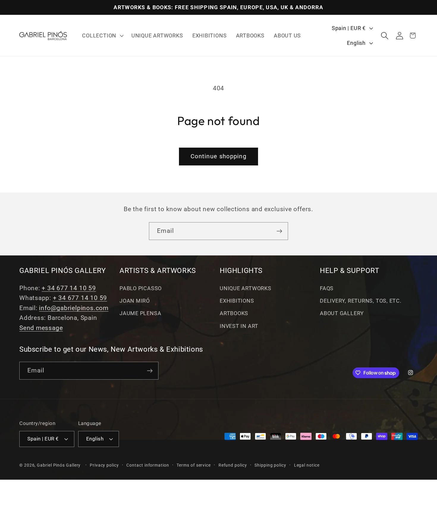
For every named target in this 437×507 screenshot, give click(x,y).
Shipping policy (270, 465)
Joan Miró (135, 301)
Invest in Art (239, 326)
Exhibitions (237, 301)
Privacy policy (104, 465)
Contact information (147, 465)
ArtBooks (234, 313)
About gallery (342, 313)
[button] (102, 36)
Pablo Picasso (141, 288)
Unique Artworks (245, 288)
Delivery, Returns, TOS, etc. (361, 301)
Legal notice (307, 465)
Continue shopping (218, 156)
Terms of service (194, 465)
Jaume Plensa (140, 313)
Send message (41, 327)
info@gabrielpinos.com (73, 308)
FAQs (327, 288)
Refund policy (232, 465)
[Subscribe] (279, 231)
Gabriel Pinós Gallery (59, 465)
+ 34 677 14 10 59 (69, 288)
